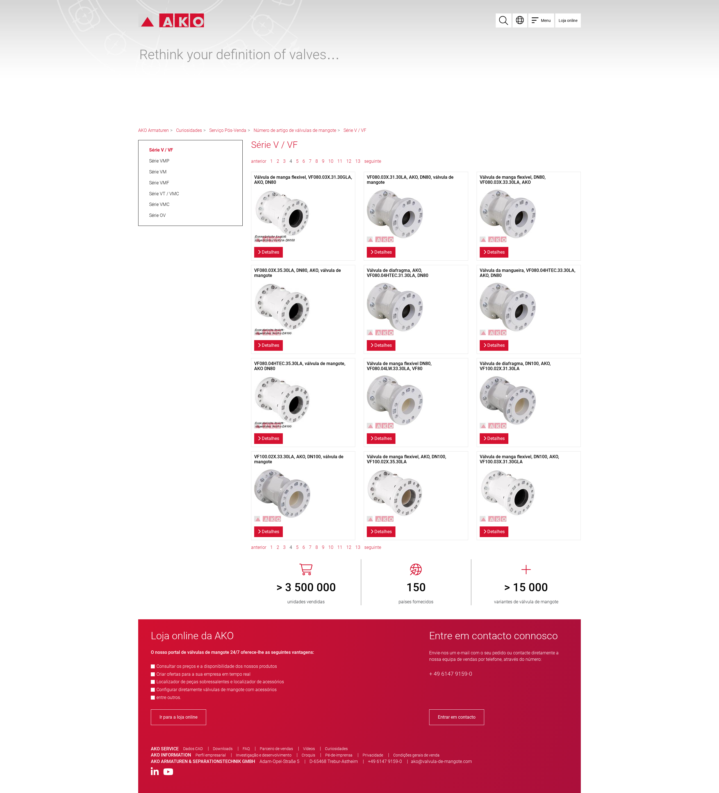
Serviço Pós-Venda (227, 130)
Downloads (223, 748)
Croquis (308, 755)
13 (357, 161)
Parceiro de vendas (276, 748)
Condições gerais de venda (416, 755)
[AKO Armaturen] (171, 20)
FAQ (246, 748)
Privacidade (373, 755)
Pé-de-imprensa (338, 755)
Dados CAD (193, 748)
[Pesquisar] (503, 20)
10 (330, 161)
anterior (259, 161)
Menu (546, 20)
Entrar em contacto (456, 717)
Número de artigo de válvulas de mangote (295, 130)
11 (339, 161)
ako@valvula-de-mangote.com (441, 761)
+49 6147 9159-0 (385, 761)
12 (348, 161)
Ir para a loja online (178, 717)
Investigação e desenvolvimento (264, 755)
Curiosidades (189, 130)
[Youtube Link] (168, 772)
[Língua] (520, 20)
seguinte (372, 161)
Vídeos (309, 748)
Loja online (568, 20)
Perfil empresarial (210, 755)
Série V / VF (354, 130)
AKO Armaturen (153, 130)
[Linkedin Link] (155, 772)
